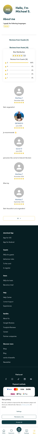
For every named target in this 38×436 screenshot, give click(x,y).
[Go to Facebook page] (6, 378)
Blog (4, 353)
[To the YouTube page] (31, 378)
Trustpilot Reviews (9, 327)
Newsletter (7, 362)
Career (5, 332)
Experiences (7, 306)
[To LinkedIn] (25, 378)
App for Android (8, 242)
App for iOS (7, 238)
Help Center (7, 297)
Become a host (8, 285)
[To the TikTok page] (18, 378)
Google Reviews (8, 323)
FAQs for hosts (8, 280)
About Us (6, 318)
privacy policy (25, 405)
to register (6, 268)
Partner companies (10, 336)
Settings (19, 411)
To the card (7, 263)
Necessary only (19, 417)
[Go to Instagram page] (12, 378)
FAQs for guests (8, 255)
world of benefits (9, 358)
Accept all (19, 422)
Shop (5, 349)
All (18, 218)
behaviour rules (8, 259)
